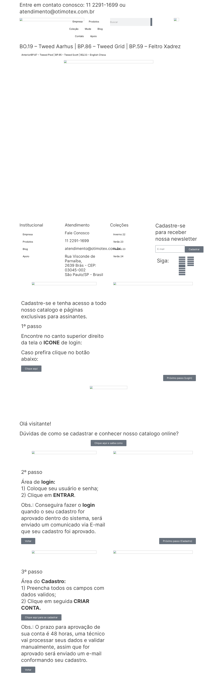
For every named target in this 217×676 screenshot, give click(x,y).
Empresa (77, 21)
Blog (100, 28)
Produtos (94, 21)
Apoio (93, 36)
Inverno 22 (119, 234)
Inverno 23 (119, 249)
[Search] (151, 22)
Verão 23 (118, 241)
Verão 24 (118, 256)
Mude (88, 28)
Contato (79, 36)
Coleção (73, 28)
